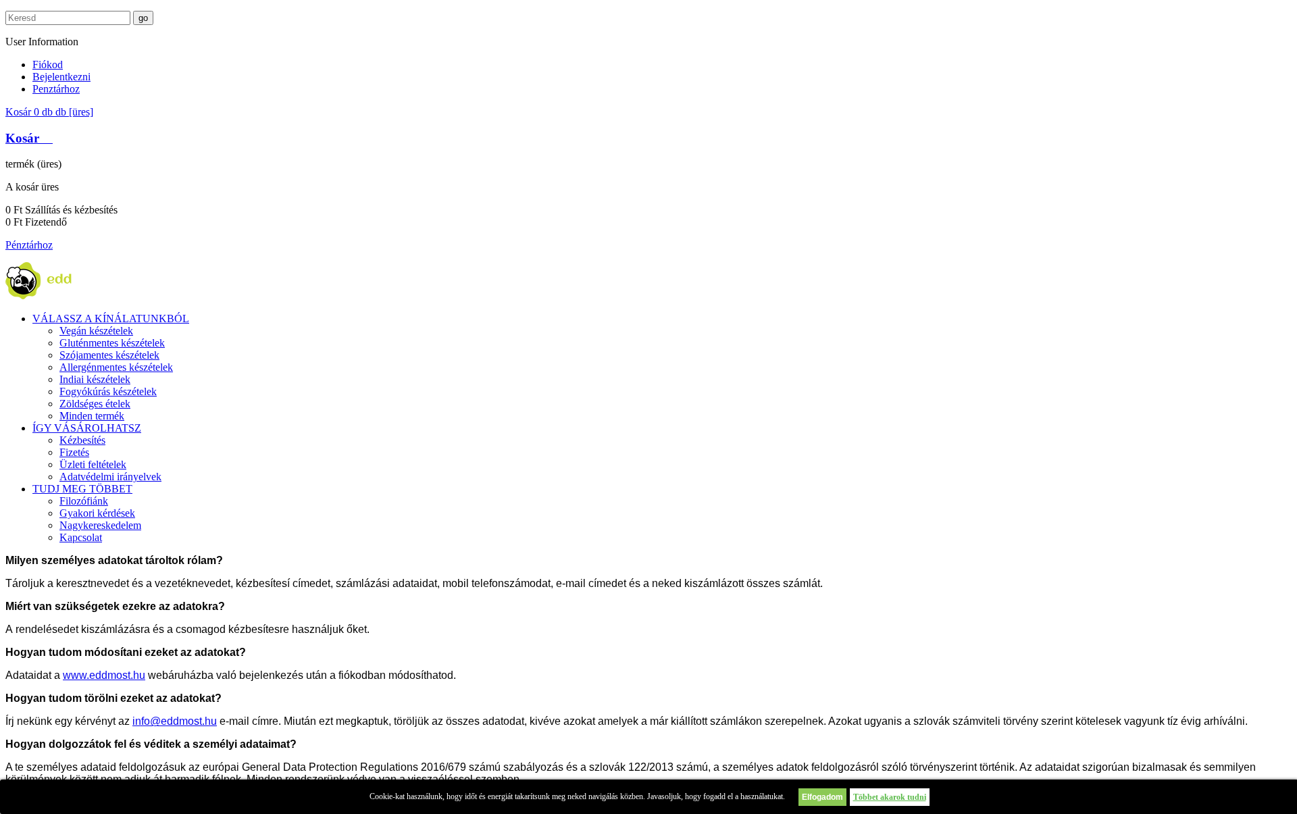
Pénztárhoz (29, 245)
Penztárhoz (56, 89)
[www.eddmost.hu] (55, 295)
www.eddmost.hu (104, 675)
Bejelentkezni (61, 76)
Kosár (49, 112)
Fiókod (47, 64)
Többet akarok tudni (889, 797)
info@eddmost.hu (174, 721)
